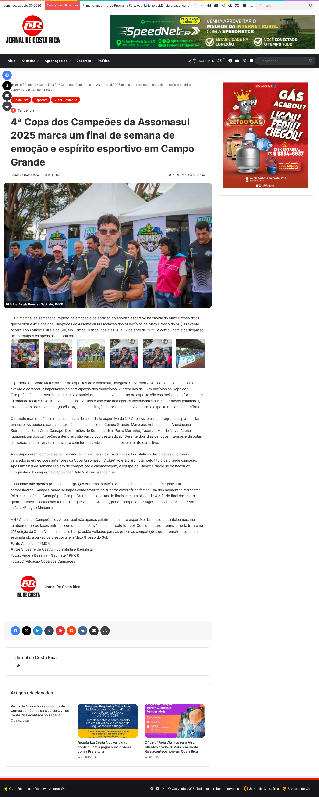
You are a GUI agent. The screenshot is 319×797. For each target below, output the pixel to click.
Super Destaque (65, 100)
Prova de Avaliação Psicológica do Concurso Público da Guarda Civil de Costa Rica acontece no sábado (40, 710)
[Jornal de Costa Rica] (33, 29)
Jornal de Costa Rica (25, 175)
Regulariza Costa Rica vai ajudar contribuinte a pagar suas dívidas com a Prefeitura (104, 746)
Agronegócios (56, 61)
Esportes (84, 61)
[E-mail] (19, 611)
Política (104, 61)
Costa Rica (46, 85)
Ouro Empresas (20, 788)
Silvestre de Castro (301, 788)
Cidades (28, 61)
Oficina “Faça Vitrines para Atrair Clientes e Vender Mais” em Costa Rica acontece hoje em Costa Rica (171, 746)
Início (11, 61)
